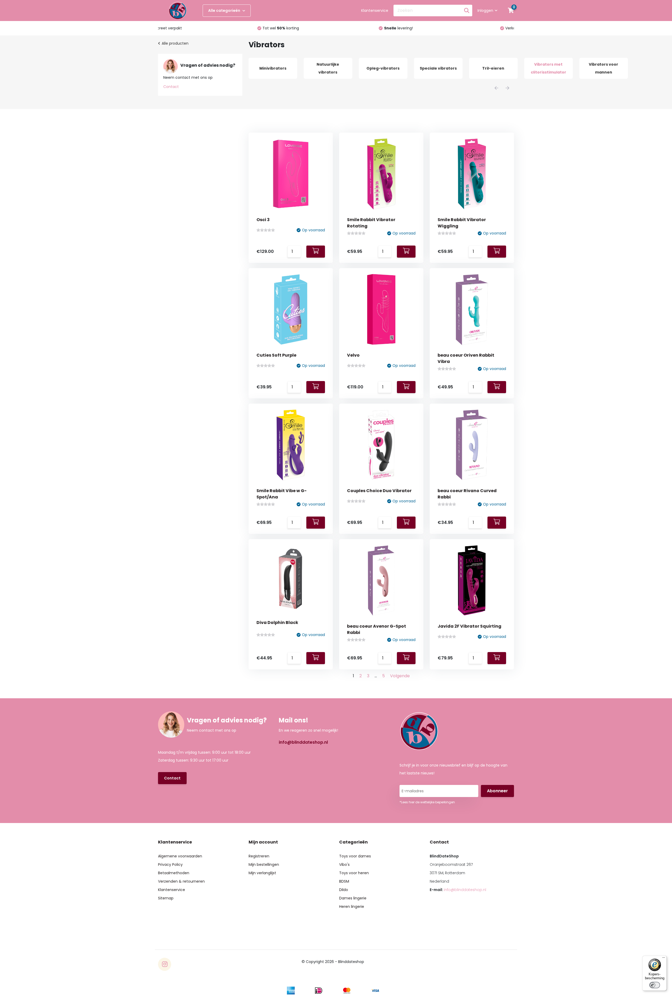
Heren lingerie (351, 906)
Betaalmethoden (173, 873)
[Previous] (496, 88)
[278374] (406, 252)
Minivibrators (272, 68)
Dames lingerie (352, 898)
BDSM (344, 881)
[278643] (315, 252)
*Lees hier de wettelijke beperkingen (427, 802)
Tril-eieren (493, 68)
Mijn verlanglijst (262, 873)
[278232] (406, 387)
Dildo (343, 889)
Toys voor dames (355, 856)
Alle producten (175, 43)
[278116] (496, 387)
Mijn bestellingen (264, 864)
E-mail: (458, 889)
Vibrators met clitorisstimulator (548, 68)
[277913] (496, 523)
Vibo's (344, 864)
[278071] (406, 523)
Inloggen (485, 10)
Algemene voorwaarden (180, 856)
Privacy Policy (170, 864)
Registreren (259, 856)
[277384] (496, 658)
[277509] (406, 658)
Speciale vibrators (438, 68)
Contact (171, 86)
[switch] (654, 985)
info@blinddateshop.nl (303, 742)
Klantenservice (374, 10)
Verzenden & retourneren (181, 881)
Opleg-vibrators (383, 68)
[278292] (315, 387)
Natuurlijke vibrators (328, 68)
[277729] (315, 658)
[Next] (507, 88)
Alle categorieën (224, 10)
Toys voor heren (354, 873)
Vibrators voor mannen (603, 68)
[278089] (315, 523)
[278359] (496, 252)
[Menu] (663, 959)
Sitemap (166, 898)
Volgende (400, 676)
